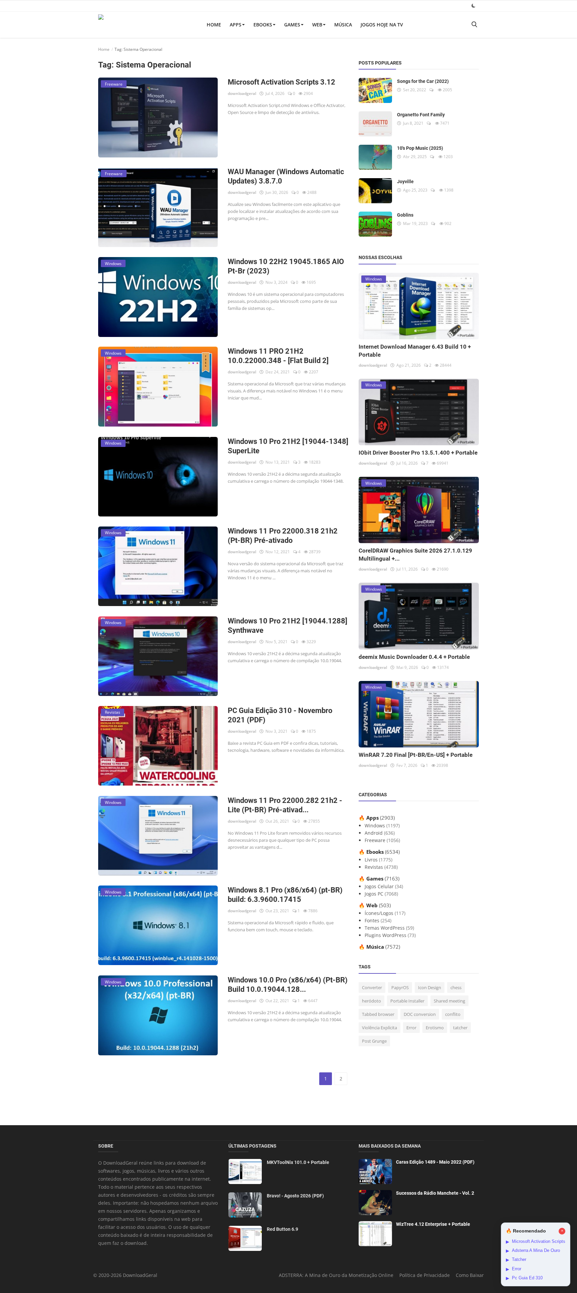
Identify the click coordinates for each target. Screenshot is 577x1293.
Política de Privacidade (424, 1275)
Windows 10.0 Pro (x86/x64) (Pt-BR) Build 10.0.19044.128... (288, 984)
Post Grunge (374, 1041)
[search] (474, 24)
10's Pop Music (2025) (420, 148)
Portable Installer (407, 1001)
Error (411, 1028)
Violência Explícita (379, 1028)
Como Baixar (470, 1275)
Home (214, 24)
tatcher (460, 1028)
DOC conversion (420, 1014)
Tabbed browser (378, 1014)
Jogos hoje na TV (382, 24)
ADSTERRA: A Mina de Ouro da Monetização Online (336, 1275)
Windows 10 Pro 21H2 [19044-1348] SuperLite (288, 446)
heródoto (371, 1001)
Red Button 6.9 (282, 1229)
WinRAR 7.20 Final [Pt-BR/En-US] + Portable (415, 754)
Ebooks (262, 24)
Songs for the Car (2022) (423, 81)
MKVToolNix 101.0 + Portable (298, 1162)
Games (292, 24)
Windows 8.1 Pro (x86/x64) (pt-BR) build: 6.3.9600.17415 (285, 895)
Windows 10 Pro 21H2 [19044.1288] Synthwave (287, 625)
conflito (452, 1014)
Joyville (405, 181)
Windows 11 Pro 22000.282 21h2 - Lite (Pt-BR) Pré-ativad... (285, 805)
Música (343, 24)
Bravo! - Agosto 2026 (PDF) (295, 1195)
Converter (372, 987)
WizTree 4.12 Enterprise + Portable (433, 1224)
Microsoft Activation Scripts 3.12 (281, 82)
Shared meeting (449, 1001)
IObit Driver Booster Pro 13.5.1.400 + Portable (418, 452)
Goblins (405, 215)
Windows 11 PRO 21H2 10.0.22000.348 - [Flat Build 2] (278, 356)
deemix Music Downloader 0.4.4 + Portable (414, 657)
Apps (235, 24)
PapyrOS (400, 987)
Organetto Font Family (421, 114)
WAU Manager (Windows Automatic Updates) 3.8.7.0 (286, 176)
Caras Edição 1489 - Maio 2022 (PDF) (435, 1162)
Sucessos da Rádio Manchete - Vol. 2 (435, 1193)
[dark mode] (473, 5)
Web (317, 24)
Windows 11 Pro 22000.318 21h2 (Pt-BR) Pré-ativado (283, 536)
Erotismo (435, 1028)
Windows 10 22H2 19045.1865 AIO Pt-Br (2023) (286, 266)
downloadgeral (242, 93)
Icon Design (429, 987)
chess (455, 987)
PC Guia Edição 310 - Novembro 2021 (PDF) (280, 715)
